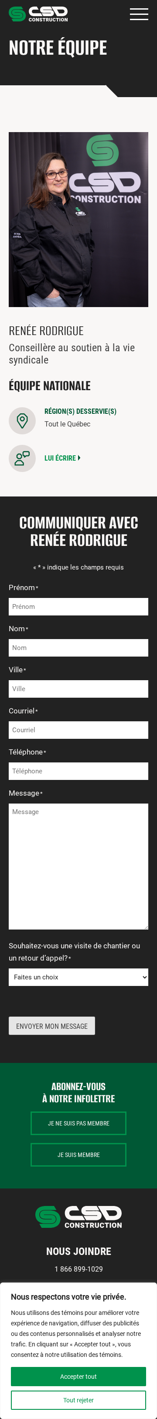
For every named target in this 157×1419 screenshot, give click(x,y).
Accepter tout (78, 1376)
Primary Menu (139, 14)
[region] (78, 1351)
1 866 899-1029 (79, 1269)
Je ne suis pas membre (78, 1123)
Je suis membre (79, 1154)
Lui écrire (60, 458)
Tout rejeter (78, 1400)
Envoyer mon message (52, 1026)
